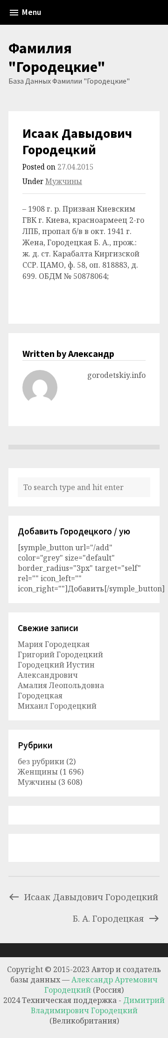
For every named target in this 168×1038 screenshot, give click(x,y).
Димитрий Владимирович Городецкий (98, 1005)
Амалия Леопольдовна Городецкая (61, 690)
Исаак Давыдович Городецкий (91, 897)
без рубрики (41, 761)
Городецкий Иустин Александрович (56, 670)
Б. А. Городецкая (108, 918)
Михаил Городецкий (57, 706)
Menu (31, 12)
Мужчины (63, 181)
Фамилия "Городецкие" (56, 57)
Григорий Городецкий (60, 654)
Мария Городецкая (54, 644)
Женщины (38, 772)
